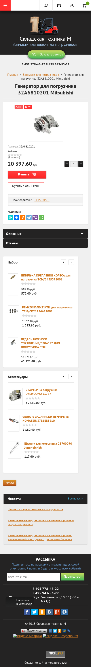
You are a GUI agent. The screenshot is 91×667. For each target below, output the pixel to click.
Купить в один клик (26, 186)
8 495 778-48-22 (33, 64)
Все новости (75, 498)
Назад (10, 483)
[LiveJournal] (69, 631)
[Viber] (35, 217)
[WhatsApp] (41, 217)
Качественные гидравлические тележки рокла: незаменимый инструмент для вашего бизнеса (40, 537)
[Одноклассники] (22, 217)
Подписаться (72, 577)
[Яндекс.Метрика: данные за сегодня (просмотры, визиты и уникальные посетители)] (27, 636)
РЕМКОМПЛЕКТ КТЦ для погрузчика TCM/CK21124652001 (47, 309)
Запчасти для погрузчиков (41, 75)
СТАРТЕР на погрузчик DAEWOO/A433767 (41, 392)
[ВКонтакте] (16, 217)
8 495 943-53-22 (57, 64)
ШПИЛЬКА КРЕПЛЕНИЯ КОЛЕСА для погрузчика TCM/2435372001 (45, 277)
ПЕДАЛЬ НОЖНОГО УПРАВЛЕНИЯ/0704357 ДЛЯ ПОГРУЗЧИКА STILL (40, 343)
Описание (13, 233)
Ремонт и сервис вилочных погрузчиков (35, 509)
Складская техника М (45, 38)
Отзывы (12, 243)
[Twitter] (55, 631)
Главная (12, 75)
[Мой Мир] (64, 631)
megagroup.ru (57, 663)
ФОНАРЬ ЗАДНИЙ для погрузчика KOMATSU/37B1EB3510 (46, 419)
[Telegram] (29, 217)
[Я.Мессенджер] (10, 217)
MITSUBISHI (41, 200)
